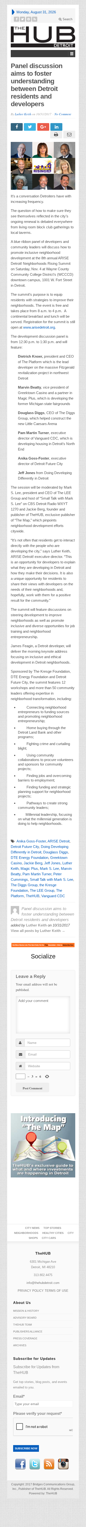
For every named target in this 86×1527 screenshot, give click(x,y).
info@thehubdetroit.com (43, 1283)
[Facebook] (17, 19)
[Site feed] (35, 19)
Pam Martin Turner (36, 874)
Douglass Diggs (55, 852)
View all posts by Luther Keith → (38, 931)
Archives (19, 1345)
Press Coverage (25, 1338)
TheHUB (32, 896)
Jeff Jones (52, 863)
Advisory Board (25, 1317)
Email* (19, 1396)
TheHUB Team (22, 1324)
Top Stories (52, 1228)
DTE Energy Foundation (29, 858)
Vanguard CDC (53, 896)
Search (67, 19)
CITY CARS (49, 1238)
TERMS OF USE (56, 1290)
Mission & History (26, 1310)
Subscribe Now (26, 1448)
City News (32, 1228)
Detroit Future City (25, 847)
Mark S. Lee (49, 868)
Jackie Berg (33, 863)
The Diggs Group (24, 885)
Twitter (34, 1464)
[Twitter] (23, 19)
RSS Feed (49, 1464)
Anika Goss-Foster (31, 841)
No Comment (62, 114)
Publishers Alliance (27, 1331)
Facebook (20, 1464)
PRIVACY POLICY (31, 1290)
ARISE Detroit (59, 841)
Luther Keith (23, 114)
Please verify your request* (37, 1414)
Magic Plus (29, 868)
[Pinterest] (29, 19)
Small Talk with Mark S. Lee (51, 879)
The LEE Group (42, 890)
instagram (63, 1464)
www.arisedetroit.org (39, 327)
